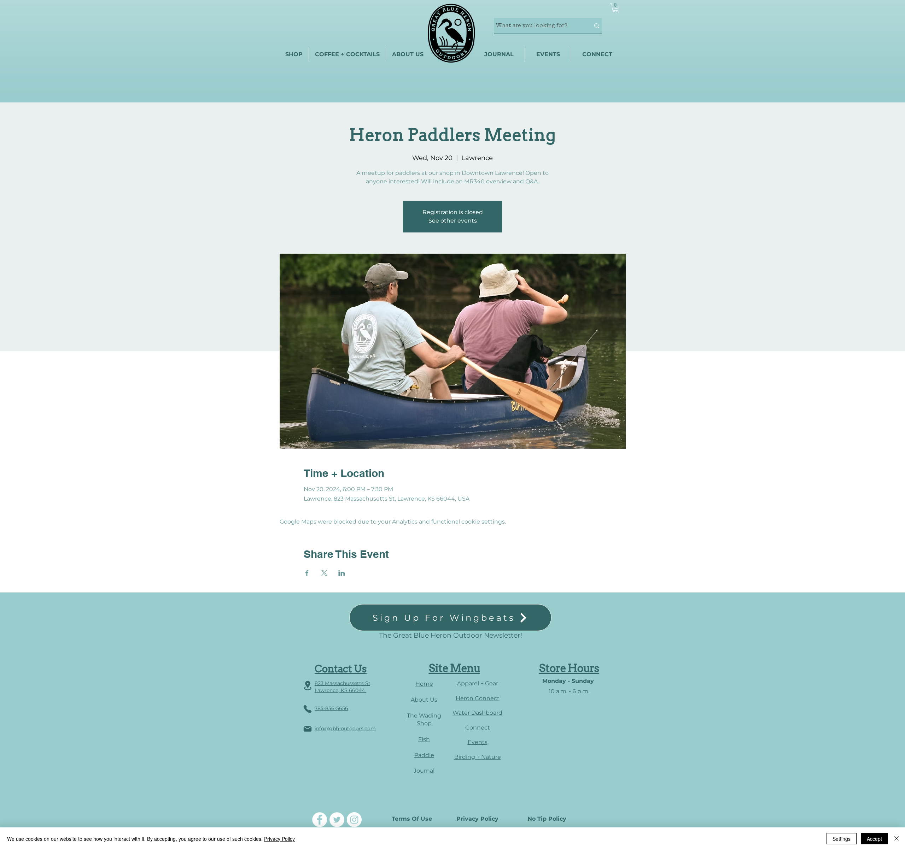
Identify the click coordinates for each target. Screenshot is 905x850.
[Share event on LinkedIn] (341, 573)
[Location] (307, 685)
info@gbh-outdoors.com (345, 728)
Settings (842, 838)
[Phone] (307, 709)
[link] (615, 7)
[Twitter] (336, 819)
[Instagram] (354, 819)
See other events (452, 220)
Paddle (424, 755)
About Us (424, 699)
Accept (874, 838)
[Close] (896, 838)
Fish (424, 739)
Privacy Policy (279, 838)
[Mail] (307, 728)
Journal (424, 770)
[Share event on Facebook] (307, 573)
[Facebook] (319, 819)
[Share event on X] (324, 573)
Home (424, 683)
